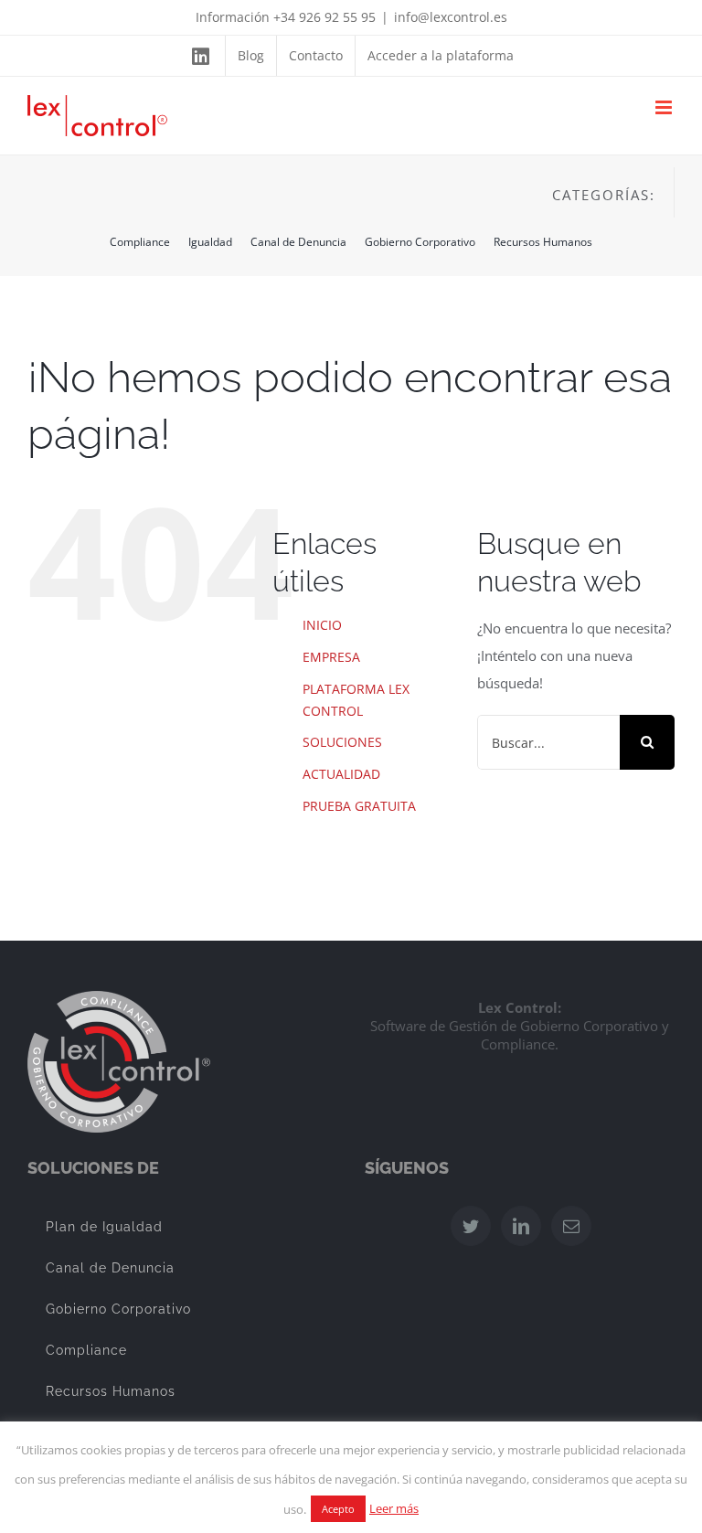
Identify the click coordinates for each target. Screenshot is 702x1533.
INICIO (322, 624)
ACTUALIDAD (341, 773)
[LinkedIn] (521, 1226)
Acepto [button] (338, 1509)
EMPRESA (331, 656)
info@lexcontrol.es (450, 17)
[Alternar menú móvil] (665, 107)
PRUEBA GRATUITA (359, 805)
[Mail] (571, 1226)
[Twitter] (471, 1226)
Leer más (394, 1508)
